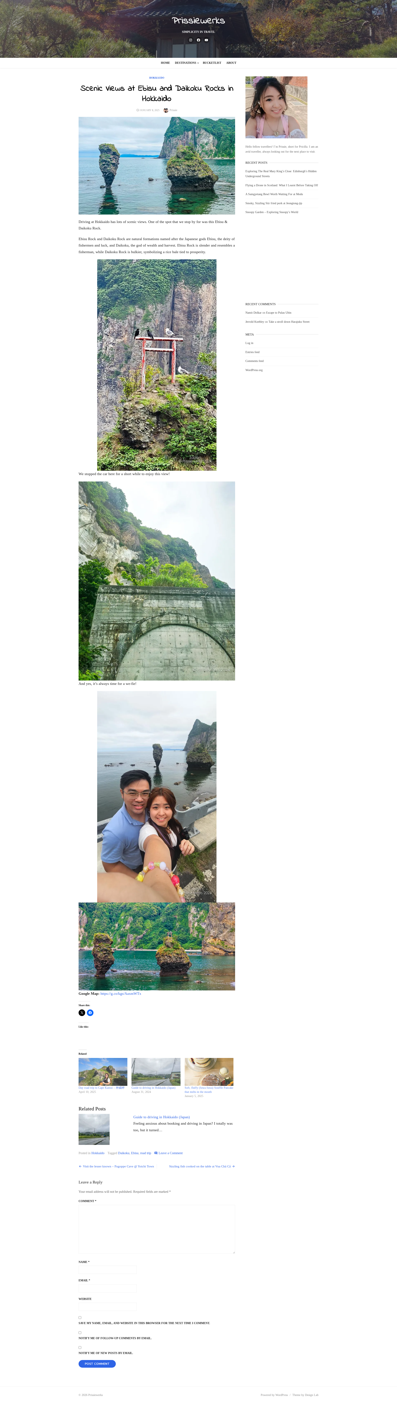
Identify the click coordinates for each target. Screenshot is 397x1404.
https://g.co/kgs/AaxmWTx (120, 993)
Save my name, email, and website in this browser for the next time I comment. (144, 1323)
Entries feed (252, 352)
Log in (249, 343)
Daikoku (123, 1153)
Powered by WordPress (274, 1395)
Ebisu (135, 1153)
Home (165, 62)
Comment (87, 1201)
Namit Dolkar (253, 312)
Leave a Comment (171, 1153)
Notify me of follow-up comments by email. (115, 1338)
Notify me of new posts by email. (106, 1353)
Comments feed (254, 361)
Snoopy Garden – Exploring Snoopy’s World (271, 212)
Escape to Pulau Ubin (278, 312)
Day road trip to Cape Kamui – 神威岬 (101, 1087)
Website (85, 1299)
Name (84, 1262)
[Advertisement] (281, 262)
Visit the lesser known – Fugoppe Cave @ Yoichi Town (118, 1166)
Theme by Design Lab (305, 1395)
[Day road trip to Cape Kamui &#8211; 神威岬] (103, 1072)
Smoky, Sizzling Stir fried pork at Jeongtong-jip (273, 203)
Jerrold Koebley (254, 321)
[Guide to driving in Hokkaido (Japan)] (156, 1072)
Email (84, 1280)
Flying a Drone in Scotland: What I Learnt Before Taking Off (281, 185)
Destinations (185, 62)
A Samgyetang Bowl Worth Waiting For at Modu (274, 194)
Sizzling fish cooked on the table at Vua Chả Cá (200, 1166)
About (231, 62)
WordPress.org (254, 370)
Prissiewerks (198, 21)
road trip (145, 1153)
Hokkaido (156, 77)
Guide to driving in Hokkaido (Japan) (154, 1087)
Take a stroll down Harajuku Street (289, 321)
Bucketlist (212, 62)
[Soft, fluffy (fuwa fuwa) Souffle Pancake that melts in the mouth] (209, 1072)
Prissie (173, 110)
